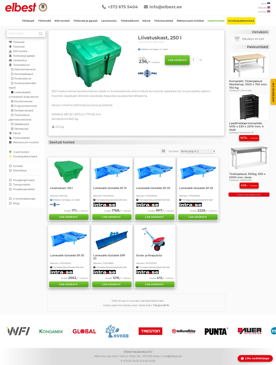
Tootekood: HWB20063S (240, 180)
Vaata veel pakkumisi (249, 194)
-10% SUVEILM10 (273, 92)
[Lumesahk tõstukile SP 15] (112, 171)
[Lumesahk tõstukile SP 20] (155, 171)
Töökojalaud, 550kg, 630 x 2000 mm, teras (247, 175)
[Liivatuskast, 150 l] (69, 171)
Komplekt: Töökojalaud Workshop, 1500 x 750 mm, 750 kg (248, 84)
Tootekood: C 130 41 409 (240, 90)
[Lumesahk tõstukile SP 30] (69, 238)
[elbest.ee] (21, 10)
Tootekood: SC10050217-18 (241, 132)
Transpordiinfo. (161, 305)
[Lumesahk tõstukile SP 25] (198, 171)
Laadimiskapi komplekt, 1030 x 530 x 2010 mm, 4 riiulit (246, 126)
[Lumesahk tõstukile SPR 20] (112, 239)
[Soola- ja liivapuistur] (155, 239)
